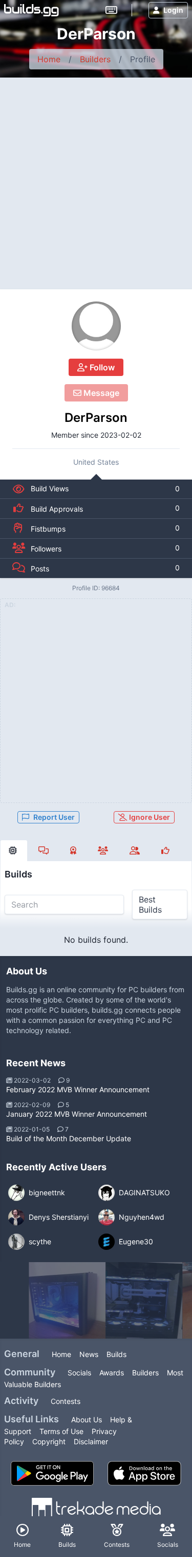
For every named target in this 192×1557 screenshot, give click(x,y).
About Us (86, 1419)
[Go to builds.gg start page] (31, 10)
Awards (111, 1372)
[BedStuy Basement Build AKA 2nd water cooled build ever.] (143, 1300)
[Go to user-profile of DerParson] (96, 326)
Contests (65, 1401)
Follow (101, 367)
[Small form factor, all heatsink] (67, 1300)
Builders (95, 59)
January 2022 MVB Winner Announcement (76, 1114)
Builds (116, 1354)
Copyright (49, 1441)
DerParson (96, 417)
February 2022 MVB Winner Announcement (78, 1089)
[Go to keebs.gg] (111, 10)
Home (48, 59)
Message (100, 393)
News (88, 1354)
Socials (79, 1372)
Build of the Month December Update (68, 1138)
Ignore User (148, 817)
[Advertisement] (96, 178)
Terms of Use (61, 1431)
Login (173, 10)
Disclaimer (91, 1441)
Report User (54, 817)
